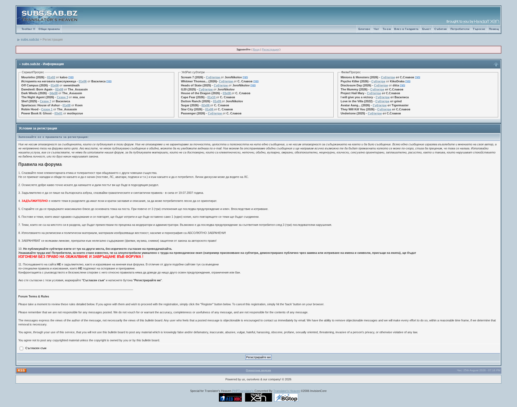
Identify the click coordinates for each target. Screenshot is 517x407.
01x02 (51, 77)
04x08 (54, 93)
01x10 (211, 97)
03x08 (227, 93)
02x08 (59, 89)
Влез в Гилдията (406, 28)
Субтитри (213, 77)
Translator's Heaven (286, 390)
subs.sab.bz (30, 39)
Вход (256, 49)
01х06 (83, 81)
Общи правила (49, 28)
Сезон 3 (62, 97)
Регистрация (270, 49)
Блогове (364, 28)
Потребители (460, 28)
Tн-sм (387, 28)
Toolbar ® (28, 28)
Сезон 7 (45, 101)
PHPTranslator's (243, 390)
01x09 (217, 101)
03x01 (58, 113)
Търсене (479, 28)
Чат (376, 28)
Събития (440, 28)
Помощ (494, 28)
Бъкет (426, 28)
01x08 (55, 85)
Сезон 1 (47, 109)
